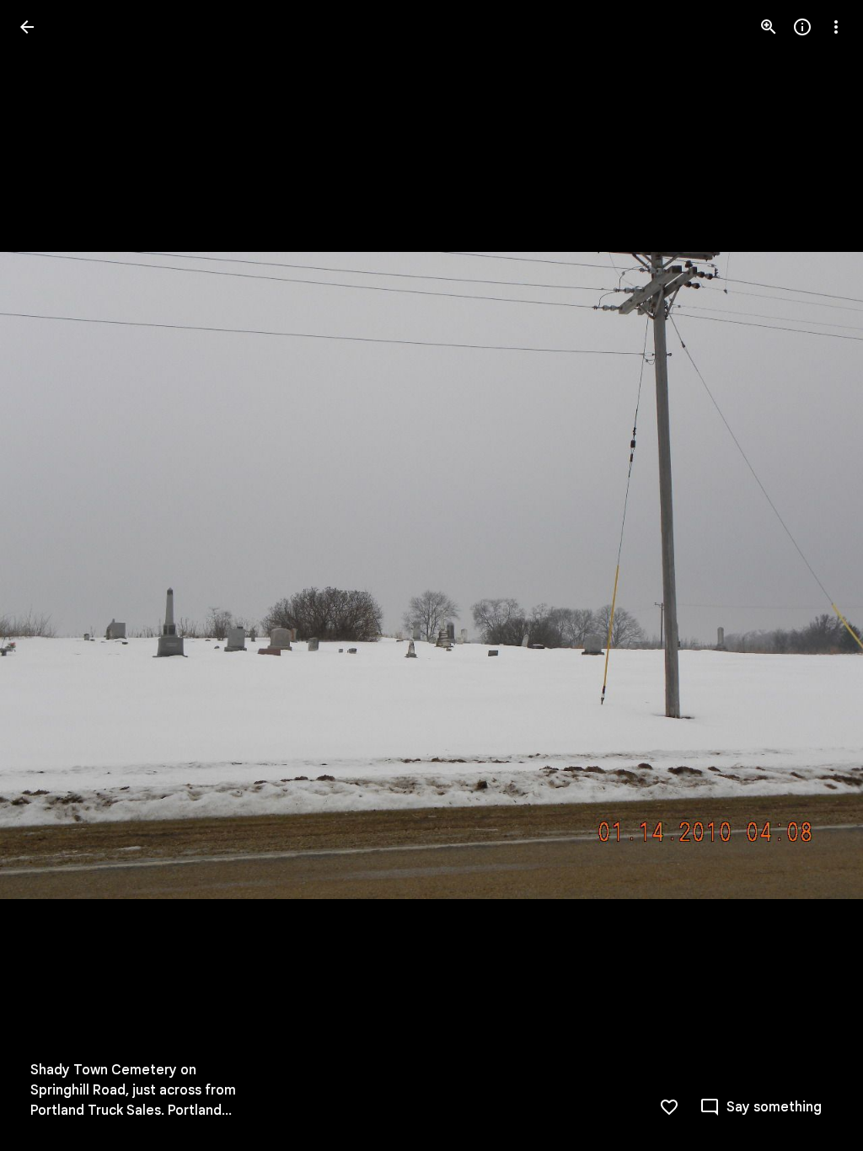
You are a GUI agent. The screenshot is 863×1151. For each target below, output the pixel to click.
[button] (47, 575)
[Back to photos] (27, 27)
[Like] (669, 1107)
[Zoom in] (768, 27)
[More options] (836, 27)
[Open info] (802, 27)
